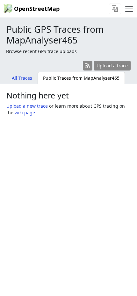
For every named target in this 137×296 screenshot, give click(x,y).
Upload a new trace (27, 106)
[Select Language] (115, 8)
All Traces (22, 78)
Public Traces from (81, 78)
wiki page (25, 113)
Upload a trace (112, 66)
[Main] (129, 9)
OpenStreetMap (37, 8)
